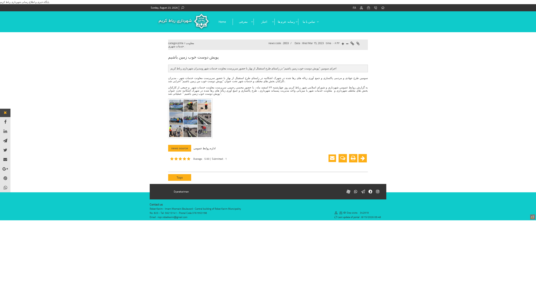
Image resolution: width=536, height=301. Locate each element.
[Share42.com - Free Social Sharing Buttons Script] (195, 165)
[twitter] (5, 150)
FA (354, 8)
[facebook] (5, 121)
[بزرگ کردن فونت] (343, 44)
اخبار (264, 22)
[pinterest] (5, 178)
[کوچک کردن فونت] (347, 44)
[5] (180, 158)
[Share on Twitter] (189, 165)
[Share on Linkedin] (183, 165)
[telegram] (5, 140)
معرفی (243, 22)
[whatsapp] (5, 187)
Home (222, 22)
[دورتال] (532, 216)
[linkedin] (5, 131)
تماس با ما (309, 22)
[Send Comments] (343, 158)
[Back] (362, 158)
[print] (353, 158)
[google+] (5, 168)
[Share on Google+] (176, 165)
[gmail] (5, 159)
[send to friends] (332, 158)
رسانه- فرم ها (286, 22)
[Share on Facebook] (170, 165)
